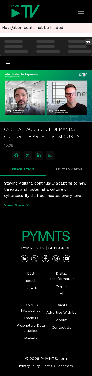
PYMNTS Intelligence (31, 307)
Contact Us (61, 327)
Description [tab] (23, 169)
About (61, 320)
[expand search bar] (86, 61)
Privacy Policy (29, 366)
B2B (30, 273)
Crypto (61, 286)
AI (61, 293)
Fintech (30, 288)
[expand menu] (8, 64)
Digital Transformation (61, 276)
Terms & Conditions (58, 366)
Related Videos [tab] (69, 169)
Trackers (31, 318)
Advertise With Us (61, 312)
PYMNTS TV (33, 247)
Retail (31, 281)
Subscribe (59, 247)
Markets (31, 338)
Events (61, 305)
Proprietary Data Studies (31, 328)
